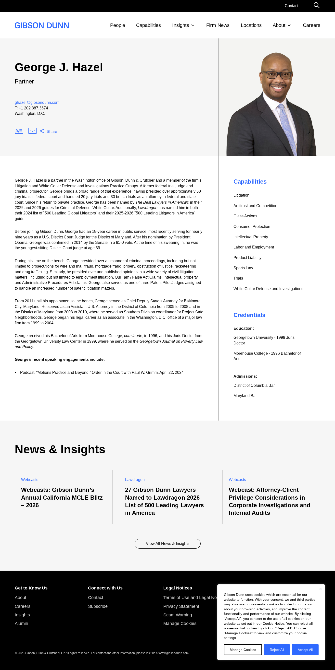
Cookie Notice (273, 623)
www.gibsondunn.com (174, 653)
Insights (180, 25)
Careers (311, 25)
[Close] (320, 589)
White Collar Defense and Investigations (268, 289)
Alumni (21, 623)
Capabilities (148, 25)
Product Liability (247, 258)
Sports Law (243, 268)
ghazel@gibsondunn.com (37, 102)
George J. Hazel (59, 67)
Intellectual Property (250, 237)
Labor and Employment (253, 247)
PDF (32, 131)
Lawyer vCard (19, 131)
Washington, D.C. (30, 113)
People (117, 25)
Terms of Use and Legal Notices (194, 597)
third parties (306, 599)
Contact (291, 6)
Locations (251, 25)
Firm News (218, 25)
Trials (238, 278)
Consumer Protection (251, 226)
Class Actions (245, 216)
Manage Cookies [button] (179, 623)
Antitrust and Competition (255, 206)
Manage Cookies (243, 650)
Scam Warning (177, 614)
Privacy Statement (181, 606)
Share (52, 131)
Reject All (277, 650)
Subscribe (98, 606)
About (279, 25)
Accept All (305, 650)
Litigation (241, 195)
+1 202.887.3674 (33, 108)
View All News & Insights (167, 543)
